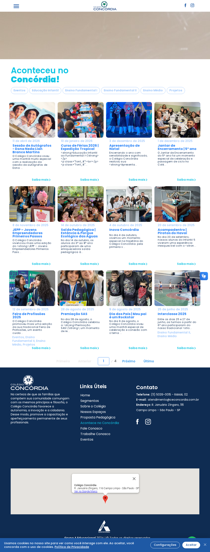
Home (85, 395)
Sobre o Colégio (93, 406)
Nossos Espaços (93, 411)
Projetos (175, 90)
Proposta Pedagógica (97, 417)
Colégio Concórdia (24, 406)
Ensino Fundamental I (81, 90)
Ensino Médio (153, 90)
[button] (16, 6)
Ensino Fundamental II (120, 90)
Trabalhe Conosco (95, 434)
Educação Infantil (45, 90)
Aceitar (191, 545)
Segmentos (89, 400)
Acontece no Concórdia (99, 423)
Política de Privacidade (72, 547)
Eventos (19, 90)
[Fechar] (205, 545)
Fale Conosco (91, 428)
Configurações (165, 545)
